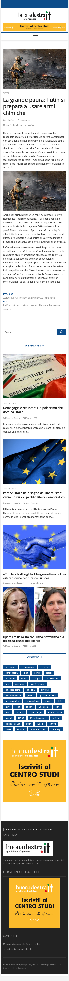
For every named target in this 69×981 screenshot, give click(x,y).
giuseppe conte (13, 689)
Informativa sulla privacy (16, 829)
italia (60, 701)
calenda (44, 667)
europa (36, 678)
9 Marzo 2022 (26, 120)
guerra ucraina (12, 701)
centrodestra (12, 672)
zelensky (56, 729)
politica (56, 718)
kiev (8, 706)
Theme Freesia (40, 964)
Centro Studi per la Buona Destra (22, 943)
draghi (49, 672)
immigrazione (32, 701)
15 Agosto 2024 (31, 418)
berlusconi (10, 667)
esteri (24, 678)
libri (57, 706)
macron (19, 712)
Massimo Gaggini (12, 418)
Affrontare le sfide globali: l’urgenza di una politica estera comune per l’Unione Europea (34, 576)
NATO (21, 718)
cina (26, 672)
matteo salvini (55, 712)
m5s (8, 712)
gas (7, 684)
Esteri (6, 93)
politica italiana (13, 723)
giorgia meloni (37, 684)
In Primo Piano (10, 403)
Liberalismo (44, 706)
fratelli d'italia (52, 678)
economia (10, 678)
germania (19, 684)
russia (23, 125)
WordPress (53, 964)
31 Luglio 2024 (31, 503)
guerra (30, 695)
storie (8, 729)
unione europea (38, 729)
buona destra (28, 667)
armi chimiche (13, 125)
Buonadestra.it (11, 964)
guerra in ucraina (48, 695)
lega (18, 706)
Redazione (10, 120)
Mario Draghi (36, 712)
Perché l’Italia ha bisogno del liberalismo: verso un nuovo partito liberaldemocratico (34, 495)
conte (37, 672)
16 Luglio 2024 (36, 583)
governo (45, 689)
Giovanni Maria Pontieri (15, 583)
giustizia (31, 689)
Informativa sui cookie (41, 829)
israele (48, 701)
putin (28, 723)
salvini (53, 723)
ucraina (30, 125)
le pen (29, 706)
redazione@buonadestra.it (17, 949)
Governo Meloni (13, 695)
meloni (9, 718)
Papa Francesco (38, 718)
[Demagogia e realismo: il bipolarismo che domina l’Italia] (34, 376)
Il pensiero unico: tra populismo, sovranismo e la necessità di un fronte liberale (33, 639)
